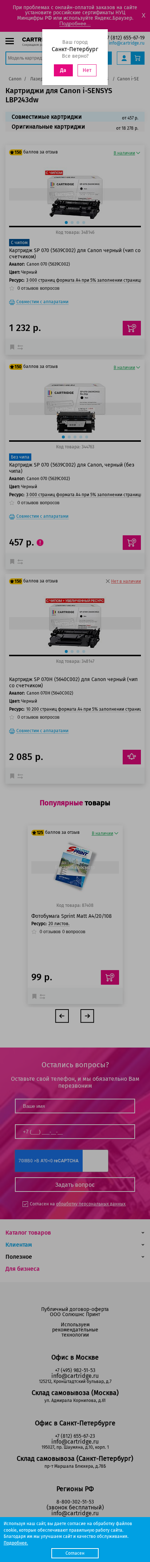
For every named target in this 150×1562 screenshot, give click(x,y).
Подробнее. (16, 1543)
